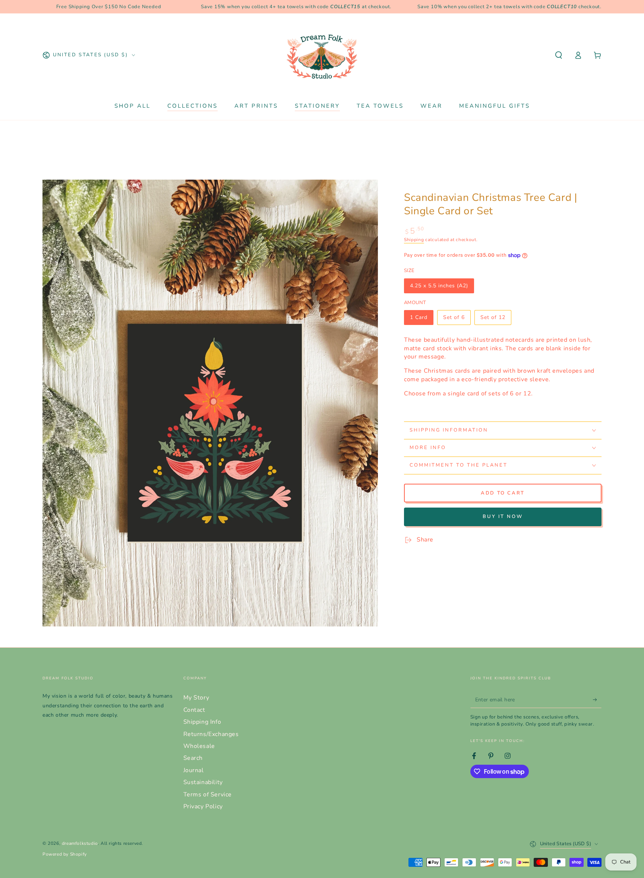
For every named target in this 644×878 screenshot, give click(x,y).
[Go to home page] (322, 55)
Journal (193, 770)
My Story (196, 698)
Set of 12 (495, 319)
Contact (194, 710)
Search (193, 758)
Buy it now (503, 516)
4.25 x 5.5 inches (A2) (439, 287)
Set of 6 (457, 319)
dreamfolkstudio (80, 843)
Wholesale (199, 746)
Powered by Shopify (64, 854)
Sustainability (203, 782)
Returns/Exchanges (211, 734)
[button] (558, 55)
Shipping (414, 240)
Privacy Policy (203, 806)
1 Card (421, 319)
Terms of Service (207, 794)
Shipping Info (202, 722)
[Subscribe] (597, 699)
